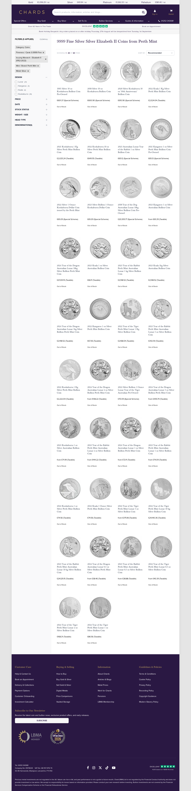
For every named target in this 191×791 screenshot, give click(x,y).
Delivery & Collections (24, 685)
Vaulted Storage (63, 701)
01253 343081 (167, 20)
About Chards (104, 673)
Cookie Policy (145, 679)
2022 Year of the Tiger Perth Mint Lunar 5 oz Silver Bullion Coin (128, 509)
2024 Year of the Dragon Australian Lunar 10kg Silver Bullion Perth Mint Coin (68, 269)
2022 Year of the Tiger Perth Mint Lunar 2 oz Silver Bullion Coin (67, 627)
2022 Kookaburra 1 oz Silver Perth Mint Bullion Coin (68, 509)
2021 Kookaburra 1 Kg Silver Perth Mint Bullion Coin (68, 149)
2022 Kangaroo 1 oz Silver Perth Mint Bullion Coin (99, 328)
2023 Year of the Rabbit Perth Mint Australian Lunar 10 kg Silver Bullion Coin (69, 568)
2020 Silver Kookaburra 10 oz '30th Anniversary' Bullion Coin (130, 91)
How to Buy (61, 673)
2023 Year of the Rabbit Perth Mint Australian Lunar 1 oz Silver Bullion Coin (159, 449)
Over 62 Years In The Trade (39, 26)
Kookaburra (25, 94)
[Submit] (143, 12)
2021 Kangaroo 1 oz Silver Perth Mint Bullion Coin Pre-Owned (160, 149)
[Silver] (27, 71)
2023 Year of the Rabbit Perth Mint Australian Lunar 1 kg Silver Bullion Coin (129, 269)
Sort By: (141, 53)
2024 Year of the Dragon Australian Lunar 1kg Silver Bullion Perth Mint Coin (69, 329)
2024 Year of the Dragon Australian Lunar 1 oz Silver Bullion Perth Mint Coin (131, 448)
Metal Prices (103, 685)
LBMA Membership (106, 701)
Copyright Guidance (147, 696)
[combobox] (99, 12)
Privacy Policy (145, 685)
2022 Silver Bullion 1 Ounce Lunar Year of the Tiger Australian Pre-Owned (131, 390)
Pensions (102, 696)
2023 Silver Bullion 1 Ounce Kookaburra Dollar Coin (100, 206)
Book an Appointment (151, 26)
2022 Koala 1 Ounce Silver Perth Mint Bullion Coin (99, 507)
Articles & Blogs (104, 679)
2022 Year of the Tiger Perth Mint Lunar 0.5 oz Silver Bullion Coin (159, 567)
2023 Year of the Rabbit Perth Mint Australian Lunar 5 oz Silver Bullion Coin (159, 330)
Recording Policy (146, 690)
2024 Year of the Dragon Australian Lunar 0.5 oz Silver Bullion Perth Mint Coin (98, 568)
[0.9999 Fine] (43, 52)
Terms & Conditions (147, 673)
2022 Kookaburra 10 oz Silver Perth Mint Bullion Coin (98, 149)
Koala (22, 90)
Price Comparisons (64, 696)
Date (17, 104)
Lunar (22, 81)
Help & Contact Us (23, 673)
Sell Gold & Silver (63, 685)
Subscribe (42, 720)
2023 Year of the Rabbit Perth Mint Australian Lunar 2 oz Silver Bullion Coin (98, 449)
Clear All (44, 39)
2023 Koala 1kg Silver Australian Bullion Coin (159, 267)
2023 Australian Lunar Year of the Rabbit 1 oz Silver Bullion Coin (130, 149)
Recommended (154, 52)
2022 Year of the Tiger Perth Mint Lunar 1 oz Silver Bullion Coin (97, 627)
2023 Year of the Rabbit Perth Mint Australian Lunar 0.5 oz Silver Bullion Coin (130, 568)
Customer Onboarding (24, 696)
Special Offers (20, 20)
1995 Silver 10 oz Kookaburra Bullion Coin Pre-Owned (68, 91)
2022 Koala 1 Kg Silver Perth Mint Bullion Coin (159, 90)
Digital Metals (62, 690)
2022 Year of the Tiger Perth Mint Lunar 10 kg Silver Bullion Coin (159, 509)
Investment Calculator (24, 701)
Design (18, 77)
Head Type (20, 119)
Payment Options (22, 690)
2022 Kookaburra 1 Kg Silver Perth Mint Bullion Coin (68, 390)
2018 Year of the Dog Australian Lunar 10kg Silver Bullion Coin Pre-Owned (128, 208)
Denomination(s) (23, 125)
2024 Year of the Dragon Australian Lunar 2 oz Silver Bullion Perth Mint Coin (100, 390)
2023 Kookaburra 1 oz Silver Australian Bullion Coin (68, 448)
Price (18, 99)
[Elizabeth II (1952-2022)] (45, 59)
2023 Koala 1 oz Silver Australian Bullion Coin (98, 267)
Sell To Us (82, 20)
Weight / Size (21, 114)
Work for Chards (105, 690)
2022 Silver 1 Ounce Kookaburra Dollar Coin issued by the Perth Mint (68, 207)
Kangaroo (24, 85)
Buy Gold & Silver (63, 679)
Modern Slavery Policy (148, 701)
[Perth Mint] (37, 66)
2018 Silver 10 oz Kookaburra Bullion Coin (99, 90)
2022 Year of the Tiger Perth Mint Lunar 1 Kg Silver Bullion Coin (128, 329)
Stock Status (22, 109)
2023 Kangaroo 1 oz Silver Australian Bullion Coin (160, 206)
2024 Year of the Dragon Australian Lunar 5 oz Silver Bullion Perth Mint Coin (161, 390)
